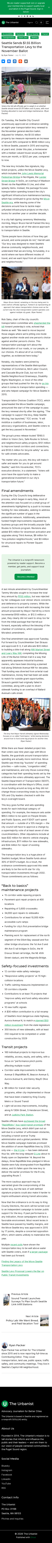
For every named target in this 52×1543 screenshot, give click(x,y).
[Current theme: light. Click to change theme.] (41, 22)
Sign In (30, 22)
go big (45, 383)
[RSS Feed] (33, 16)
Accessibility (8, 34)
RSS (4, 1488)
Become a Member (26, 577)
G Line (37, 1153)
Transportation (9, 37)
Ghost (33, 1537)
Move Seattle (33, 34)
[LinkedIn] (27, 16)
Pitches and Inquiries (12, 1518)
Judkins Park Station (22, 1114)
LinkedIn (6, 1479)
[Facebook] (25, 16)
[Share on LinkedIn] (14, 61)
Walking (34, 37)
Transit (45, 34)
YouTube (6, 1483)
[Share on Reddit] (20, 61)
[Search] (36, 22)
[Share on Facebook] (9, 61)
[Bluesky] (19, 16)
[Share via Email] (26, 61)
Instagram (7, 1470)
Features (20, 34)
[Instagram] (22, 16)
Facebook (7, 1474)
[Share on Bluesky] (3, 61)
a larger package (39, 1251)
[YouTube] (30, 16)
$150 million (24, 596)
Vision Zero (22, 37)
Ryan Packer (9, 55)
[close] (49, 7)
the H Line (19, 1150)
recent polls (16, 1244)
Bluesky (6, 1465)
